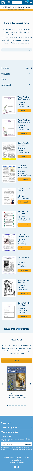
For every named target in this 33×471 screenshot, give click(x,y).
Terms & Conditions (16, 463)
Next (27, 328)
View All (17, 360)
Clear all (29, 68)
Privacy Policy (16, 460)
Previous (7, 328)
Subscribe (28, 444)
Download (24, 110)
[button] (30, 384)
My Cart (27, 1)
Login (9, 2)
